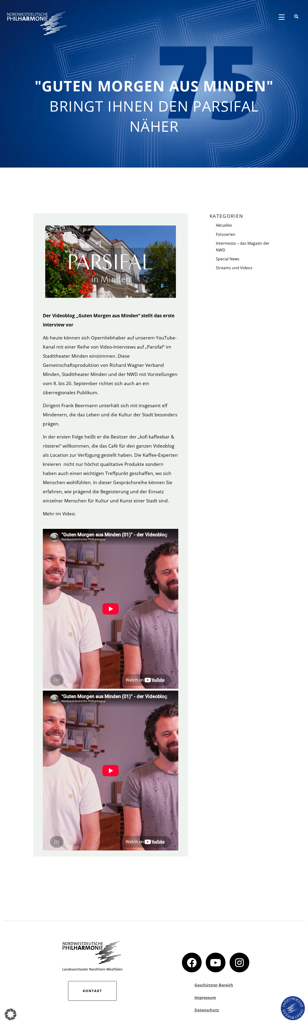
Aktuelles (224, 225)
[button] (10, 1014)
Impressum (205, 997)
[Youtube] (215, 962)
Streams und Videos (234, 267)
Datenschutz (206, 1010)
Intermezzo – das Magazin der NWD (243, 247)
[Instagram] (239, 962)
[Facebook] (192, 962)
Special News (227, 259)
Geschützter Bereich (213, 985)
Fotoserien (225, 234)
